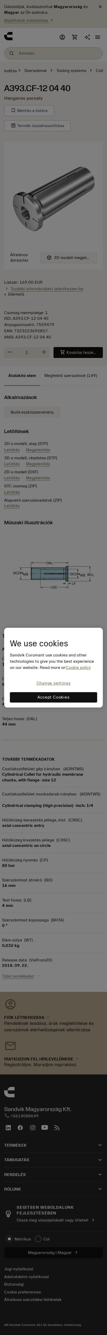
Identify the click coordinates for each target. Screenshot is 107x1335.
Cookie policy (78, 667)
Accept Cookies (53, 697)
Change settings (54, 683)
